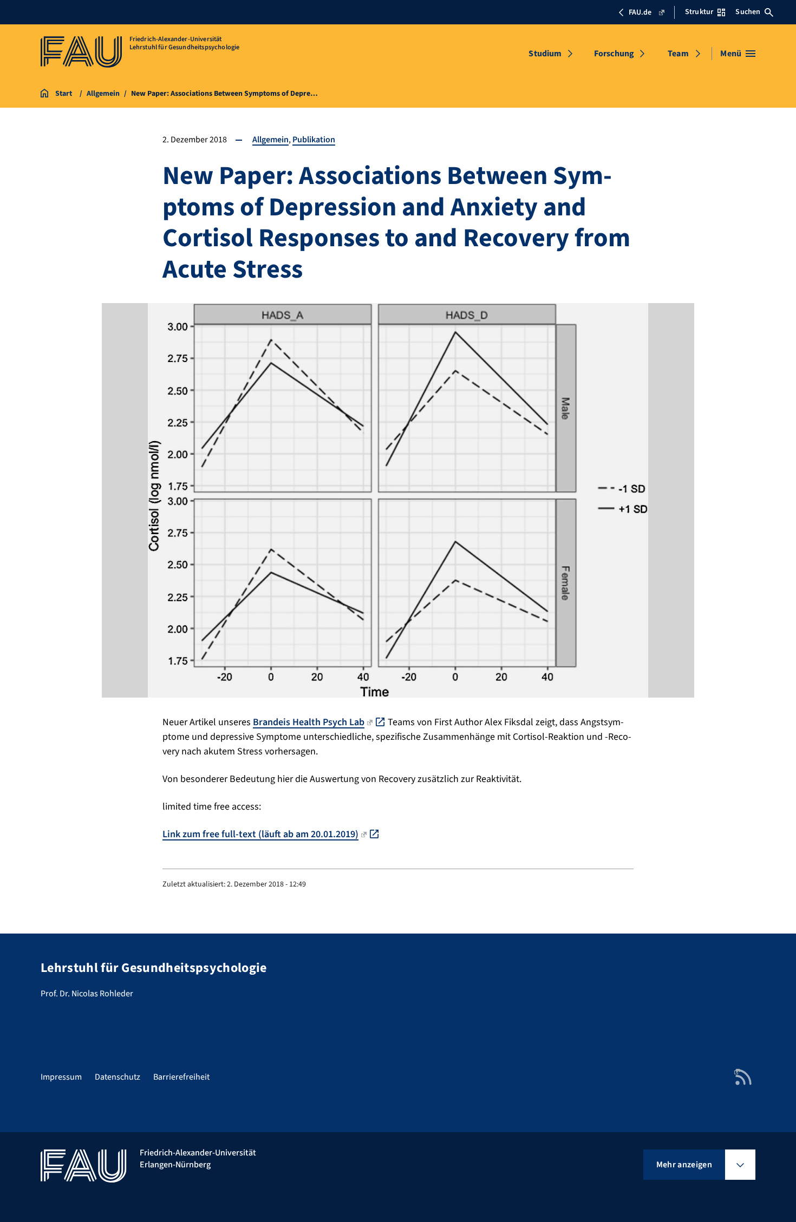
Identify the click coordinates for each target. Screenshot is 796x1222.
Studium (545, 54)
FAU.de (640, 12)
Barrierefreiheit (181, 1077)
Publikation (313, 140)
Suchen (747, 11)
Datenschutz (117, 1077)
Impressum (61, 1077)
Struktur (699, 11)
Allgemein (270, 140)
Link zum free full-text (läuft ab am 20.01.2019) (260, 834)
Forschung (614, 54)
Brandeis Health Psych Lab (308, 722)
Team (678, 54)
